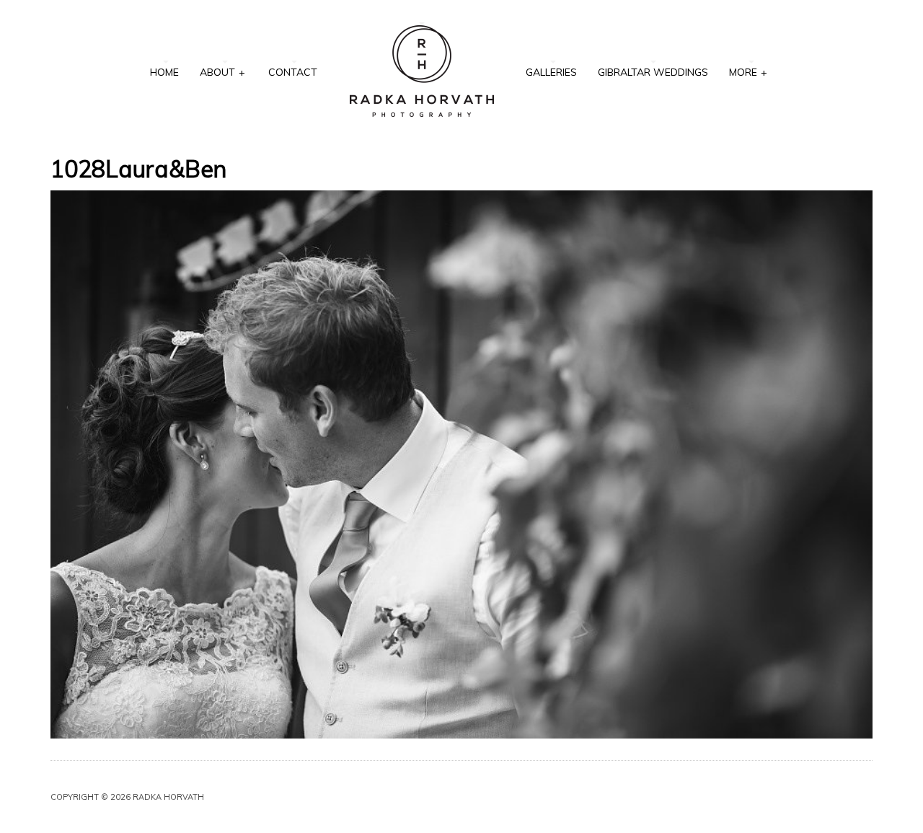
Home (164, 72)
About (222, 72)
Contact (292, 72)
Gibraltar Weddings (653, 72)
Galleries (551, 72)
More (748, 72)
